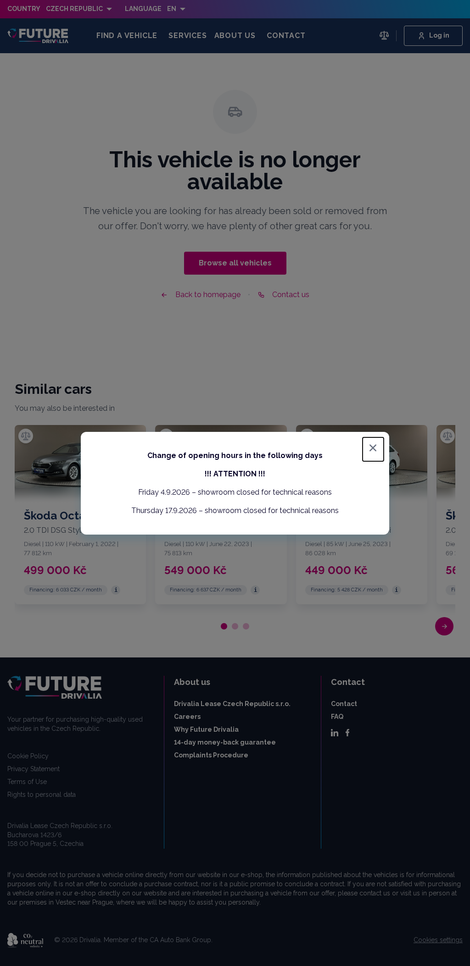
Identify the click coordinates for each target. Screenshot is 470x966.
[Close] (373, 449)
